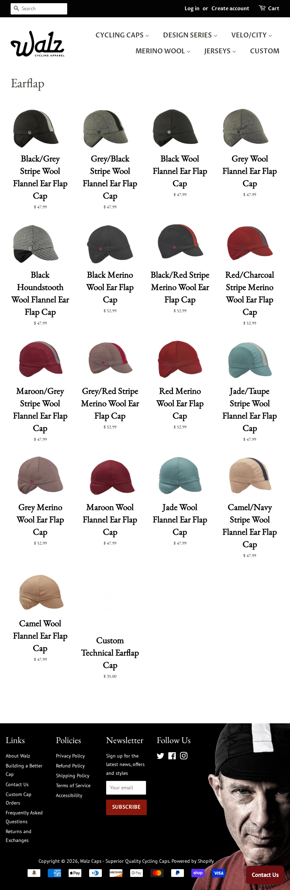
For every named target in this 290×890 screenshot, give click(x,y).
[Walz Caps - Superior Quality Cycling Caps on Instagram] (183, 757)
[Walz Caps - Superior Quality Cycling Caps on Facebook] (172, 757)
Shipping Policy (72, 775)
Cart (273, 8)
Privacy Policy (70, 755)
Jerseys (218, 51)
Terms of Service (73, 785)
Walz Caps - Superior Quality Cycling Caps (124, 861)
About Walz (18, 755)
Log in (192, 8)
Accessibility (69, 795)
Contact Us (17, 784)
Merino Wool (160, 51)
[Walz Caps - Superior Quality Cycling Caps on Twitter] (160, 757)
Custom (264, 51)
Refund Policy (70, 765)
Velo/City (249, 35)
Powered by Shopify (193, 861)
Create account (230, 8)
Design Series (188, 35)
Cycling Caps (120, 35)
